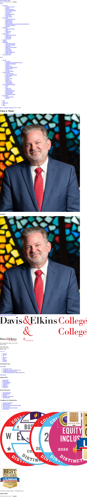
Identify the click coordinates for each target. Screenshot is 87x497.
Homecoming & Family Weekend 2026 (13, 372)
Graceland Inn (6, 383)
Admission (5, 27)
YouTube (5, 357)
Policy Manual (6, 409)
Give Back (7, 61)
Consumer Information (7, 402)
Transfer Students (9, 92)
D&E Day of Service (9, 371)
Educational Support (9, 14)
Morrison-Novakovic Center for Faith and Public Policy (17, 24)
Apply (6, 30)
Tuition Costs (8, 36)
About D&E (5, 42)
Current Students (6, 72)
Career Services (8, 16)
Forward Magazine (9, 71)
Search (14, 1)
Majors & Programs (9, 9)
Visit (6, 87)
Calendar (7, 8)
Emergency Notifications (8, 396)
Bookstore (7, 26)
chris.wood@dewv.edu (5, 315)
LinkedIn (5, 361)
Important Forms (9, 93)
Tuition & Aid (6, 33)
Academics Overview (10, 6)
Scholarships (8, 38)
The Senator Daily (7, 54)
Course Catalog (8, 11)
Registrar (7, 77)
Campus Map (8, 49)
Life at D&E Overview (10, 19)
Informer (7, 98)
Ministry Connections (10, 52)
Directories (7, 12)
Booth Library (8, 15)
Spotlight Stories (9, 68)
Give (4, 101)
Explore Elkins (8, 51)
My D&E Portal (6, 397)
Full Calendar (3, 366)
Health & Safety (8, 22)
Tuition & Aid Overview (10, 35)
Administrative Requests (10, 63)
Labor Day (6, 368)
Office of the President (10, 44)
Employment (5, 386)
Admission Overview (10, 28)
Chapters (7, 69)
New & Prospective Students (9, 84)
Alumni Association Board (11, 67)
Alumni (4, 60)
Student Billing (8, 76)
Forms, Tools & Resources (11, 74)
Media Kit (5, 395)
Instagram (5, 353)
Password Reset (6, 393)
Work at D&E (8, 53)
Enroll (6, 85)
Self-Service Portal (9, 73)
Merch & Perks (8, 66)
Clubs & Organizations (10, 25)
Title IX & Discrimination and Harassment (12, 405)
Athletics (5, 39)
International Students (10, 90)
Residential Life (8, 20)
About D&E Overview (10, 43)
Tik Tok (4, 355)
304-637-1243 (13, 315)
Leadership (7, 46)
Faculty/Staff (5, 95)
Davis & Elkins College (5, 0)
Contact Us (7, 32)
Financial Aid (8, 37)
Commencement (8, 83)
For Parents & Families (10, 94)
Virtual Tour (8, 88)
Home (1, 107)
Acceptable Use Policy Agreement (10, 407)
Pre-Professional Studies (10, 10)
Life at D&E (5, 17)
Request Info (8, 31)
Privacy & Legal (6, 406)
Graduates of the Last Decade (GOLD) (13, 62)
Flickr (4, 358)
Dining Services (8, 21)
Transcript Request (7, 392)
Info (3, 104)
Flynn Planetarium (7, 382)
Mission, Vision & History (11, 47)
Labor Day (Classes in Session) (11, 370)
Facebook (5, 360)
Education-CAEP (6, 404)
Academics (5, 5)
